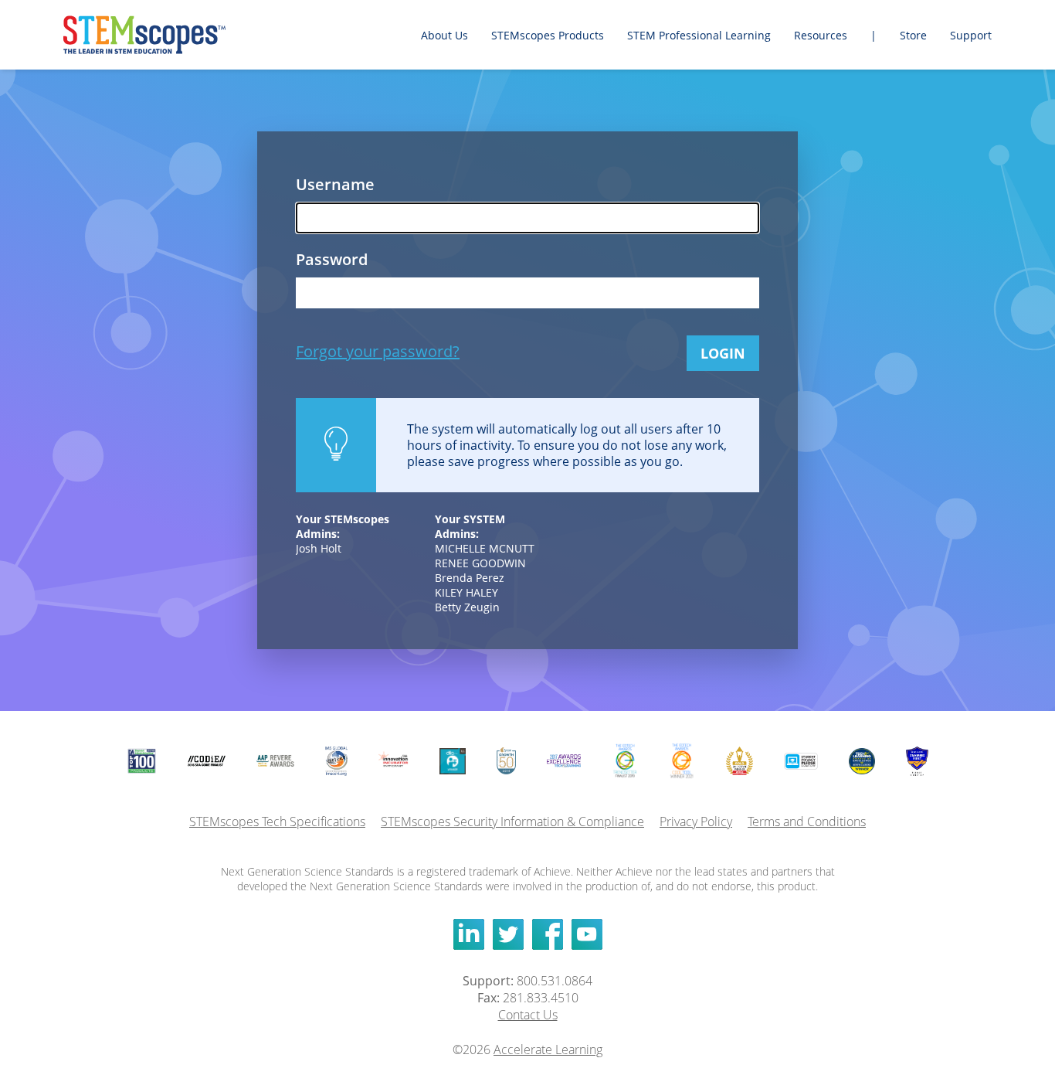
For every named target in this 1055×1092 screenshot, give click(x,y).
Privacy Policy (696, 821)
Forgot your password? (378, 351)
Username (335, 184)
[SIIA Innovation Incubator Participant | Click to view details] (393, 761)
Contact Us (528, 1014)
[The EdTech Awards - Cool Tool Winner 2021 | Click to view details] (682, 761)
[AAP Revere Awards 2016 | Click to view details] (275, 761)
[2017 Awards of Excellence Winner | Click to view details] (564, 760)
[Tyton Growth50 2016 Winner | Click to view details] (506, 760)
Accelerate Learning (548, 1049)
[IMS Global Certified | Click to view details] (336, 761)
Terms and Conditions (807, 821)
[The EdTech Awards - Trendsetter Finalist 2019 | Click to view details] (625, 761)
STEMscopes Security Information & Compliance (512, 821)
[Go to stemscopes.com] (163, 35)
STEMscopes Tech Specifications (277, 821)
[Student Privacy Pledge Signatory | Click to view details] (801, 761)
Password (332, 259)
